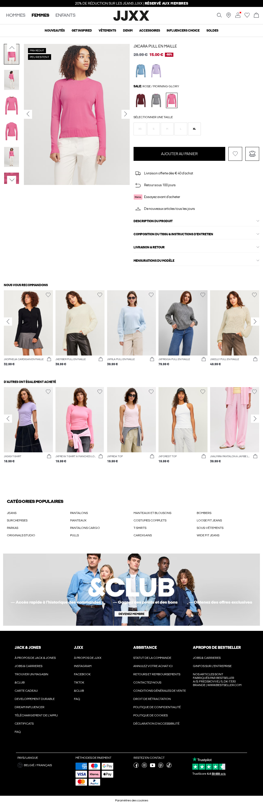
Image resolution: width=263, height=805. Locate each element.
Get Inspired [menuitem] (82, 30)
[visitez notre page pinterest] (160, 778)
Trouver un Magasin (31, 686)
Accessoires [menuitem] (149, 30)
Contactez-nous (147, 694)
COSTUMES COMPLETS (150, 532)
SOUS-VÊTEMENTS (210, 539)
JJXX (78, 659)
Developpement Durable (35, 710)
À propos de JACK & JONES (35, 669)
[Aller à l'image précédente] (11, 48)
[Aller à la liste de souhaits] (247, 16)
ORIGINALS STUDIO (21, 547)
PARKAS (12, 539)
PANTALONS (79, 524)
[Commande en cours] (256, 15)
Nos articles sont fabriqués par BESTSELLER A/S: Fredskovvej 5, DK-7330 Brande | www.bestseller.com (217, 691)
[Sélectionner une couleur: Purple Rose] (156, 70)
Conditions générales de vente (159, 702)
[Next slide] (255, 333)
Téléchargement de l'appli (36, 727)
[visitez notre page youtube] (152, 778)
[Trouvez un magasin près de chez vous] (228, 16)
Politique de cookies (150, 727)
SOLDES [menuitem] (212, 30)
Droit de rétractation (152, 710)
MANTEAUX (78, 532)
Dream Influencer (29, 718)
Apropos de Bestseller (217, 659)
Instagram (82, 677)
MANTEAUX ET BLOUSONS (152, 524)
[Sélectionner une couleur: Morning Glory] (171, 100)
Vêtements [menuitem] (107, 30)
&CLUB (20, 694)
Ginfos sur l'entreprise (212, 677)
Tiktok (79, 694)
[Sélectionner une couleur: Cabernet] (141, 100)
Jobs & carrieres (28, 677)
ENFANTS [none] (65, 15)
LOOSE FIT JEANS (209, 532)
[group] (28, 342)
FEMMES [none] (40, 15)
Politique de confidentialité (157, 718)
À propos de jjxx (87, 669)
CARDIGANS (143, 547)
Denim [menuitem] (128, 30)
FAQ (18, 743)
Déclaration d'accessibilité (156, 735)
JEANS (11, 524)
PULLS (74, 547)
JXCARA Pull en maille (155, 46)
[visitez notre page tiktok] (169, 778)
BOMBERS (204, 524)
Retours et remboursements (156, 686)
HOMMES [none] (15, 15)
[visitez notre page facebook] (136, 778)
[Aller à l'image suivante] (11, 180)
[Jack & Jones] (131, 20)
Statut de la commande (152, 669)
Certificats (24, 735)
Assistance (145, 659)
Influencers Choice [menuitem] (183, 30)
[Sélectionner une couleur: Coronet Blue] (141, 70)
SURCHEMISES (17, 532)
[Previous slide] (8, 333)
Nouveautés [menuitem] (55, 30)
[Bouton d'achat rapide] (49, 370)
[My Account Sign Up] (131, 601)
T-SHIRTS (140, 539)
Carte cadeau (26, 702)
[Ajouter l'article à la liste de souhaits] (235, 165)
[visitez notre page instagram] (144, 778)
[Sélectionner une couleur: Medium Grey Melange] (156, 100)
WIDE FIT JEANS (208, 547)
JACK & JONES (28, 659)
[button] (140, 129)
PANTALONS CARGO (85, 539)
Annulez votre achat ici (153, 677)
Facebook (82, 686)
